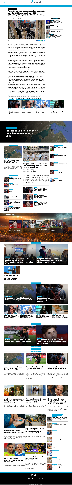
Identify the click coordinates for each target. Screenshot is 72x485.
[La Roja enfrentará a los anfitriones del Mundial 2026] (6, 185)
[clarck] (6, 197)
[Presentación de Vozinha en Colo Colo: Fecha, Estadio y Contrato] (6, 191)
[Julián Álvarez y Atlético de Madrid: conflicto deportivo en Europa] (52, 172)
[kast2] (52, 164)
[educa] (52, 156)
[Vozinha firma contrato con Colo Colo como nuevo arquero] (6, 208)
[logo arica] (36, 3)
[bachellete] (52, 180)
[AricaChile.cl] (5, 2)
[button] (24, 96)
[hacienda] (49, 467)
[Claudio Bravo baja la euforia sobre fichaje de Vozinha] (6, 179)
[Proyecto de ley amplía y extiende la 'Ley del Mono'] (48, 32)
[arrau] (48, 22)
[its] (48, 36)
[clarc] (6, 203)
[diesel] (48, 27)
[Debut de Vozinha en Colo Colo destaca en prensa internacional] (52, 148)
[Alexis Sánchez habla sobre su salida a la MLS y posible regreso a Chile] (49, 439)
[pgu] (49, 432)
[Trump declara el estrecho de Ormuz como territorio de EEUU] (49, 453)
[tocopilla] (49, 425)
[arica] (49, 418)
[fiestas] (49, 446)
